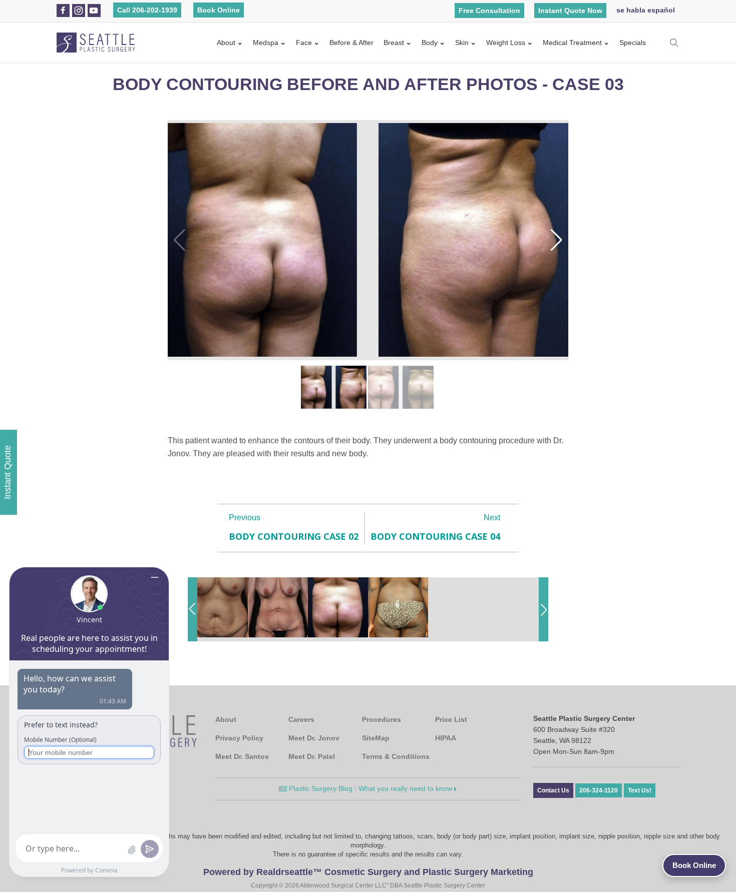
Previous (244, 517)
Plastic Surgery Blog (319, 788)
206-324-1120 (598, 790)
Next (492, 517)
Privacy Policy (239, 738)
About (226, 43)
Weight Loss (505, 43)
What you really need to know (406, 788)
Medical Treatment (572, 43)
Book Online (218, 10)
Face (304, 43)
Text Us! (639, 790)
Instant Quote (8, 472)
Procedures (381, 719)
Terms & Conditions (396, 756)
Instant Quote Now (570, 11)
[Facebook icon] (63, 11)
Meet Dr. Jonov (313, 738)
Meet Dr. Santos (242, 756)
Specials (632, 43)
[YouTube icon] (94, 11)
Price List (451, 719)
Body (430, 43)
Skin (462, 43)
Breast (394, 43)
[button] (556, 240)
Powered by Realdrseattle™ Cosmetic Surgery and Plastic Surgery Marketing (368, 872)
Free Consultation (489, 11)
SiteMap (376, 738)
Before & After (351, 43)
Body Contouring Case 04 (435, 536)
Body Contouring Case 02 (293, 536)
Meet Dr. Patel (311, 756)
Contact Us (553, 790)
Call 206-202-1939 (147, 10)
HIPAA (445, 738)
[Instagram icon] (79, 11)
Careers (301, 719)
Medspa (265, 43)
